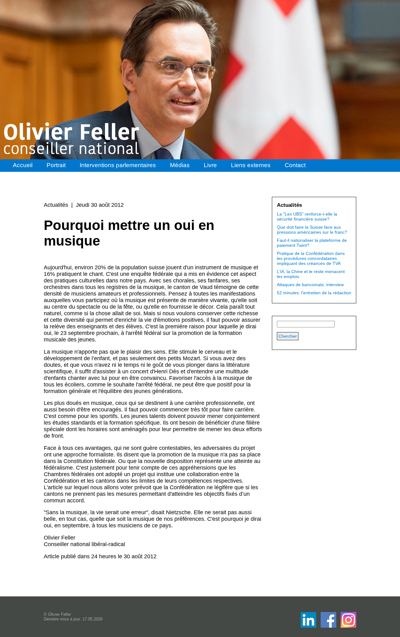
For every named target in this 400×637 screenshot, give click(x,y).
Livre (210, 165)
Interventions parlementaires (118, 165)
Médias (180, 165)
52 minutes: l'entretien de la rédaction (314, 292)
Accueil (22, 165)
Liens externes (251, 165)
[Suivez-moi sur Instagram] (348, 626)
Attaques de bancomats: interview (310, 284)
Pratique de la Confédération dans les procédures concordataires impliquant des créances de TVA (311, 258)
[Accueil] (72, 138)
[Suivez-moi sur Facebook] (309, 626)
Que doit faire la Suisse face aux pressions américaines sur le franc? (312, 230)
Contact (295, 165)
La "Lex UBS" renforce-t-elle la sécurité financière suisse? (307, 216)
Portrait (56, 165)
